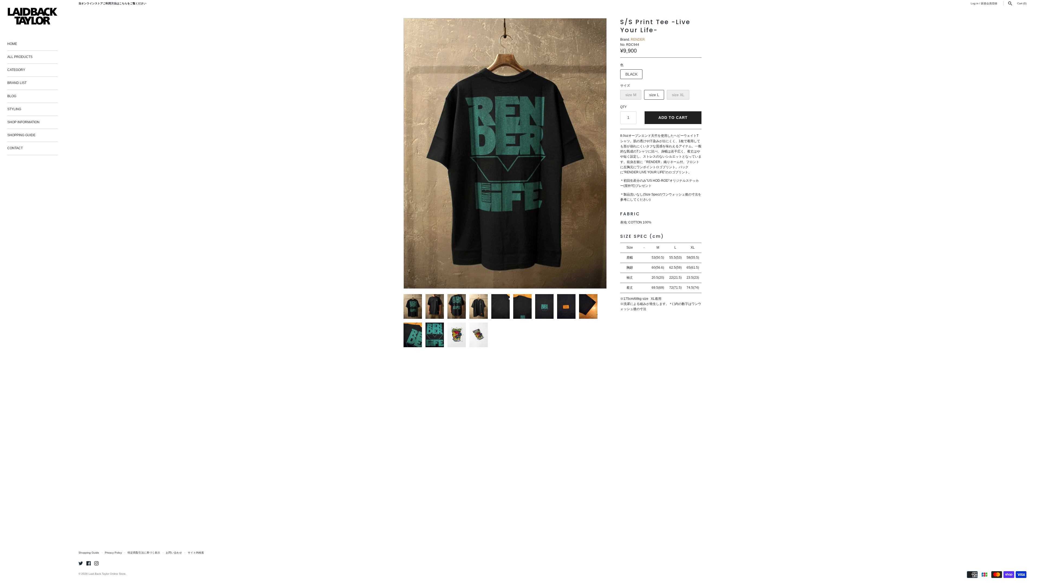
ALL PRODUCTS (19, 57)
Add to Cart (673, 117)
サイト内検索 (196, 552)
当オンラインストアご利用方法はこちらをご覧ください (112, 3)
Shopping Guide (89, 552)
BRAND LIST (17, 83)
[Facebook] (88, 563)
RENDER (638, 39)
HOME (12, 44)
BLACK (631, 74)
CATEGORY (16, 70)
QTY (623, 107)
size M (630, 95)
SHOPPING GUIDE (21, 135)
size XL (678, 95)
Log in (975, 3)
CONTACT (15, 148)
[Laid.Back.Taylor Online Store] (32, 16)
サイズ (625, 85)
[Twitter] (81, 563)
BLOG (11, 96)
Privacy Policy (113, 552)
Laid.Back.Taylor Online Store (107, 573)
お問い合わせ (174, 552)
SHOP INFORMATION (23, 122)
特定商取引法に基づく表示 (144, 552)
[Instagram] (96, 563)
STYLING (14, 109)
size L (654, 95)
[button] (595, 154)
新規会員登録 (989, 3)
